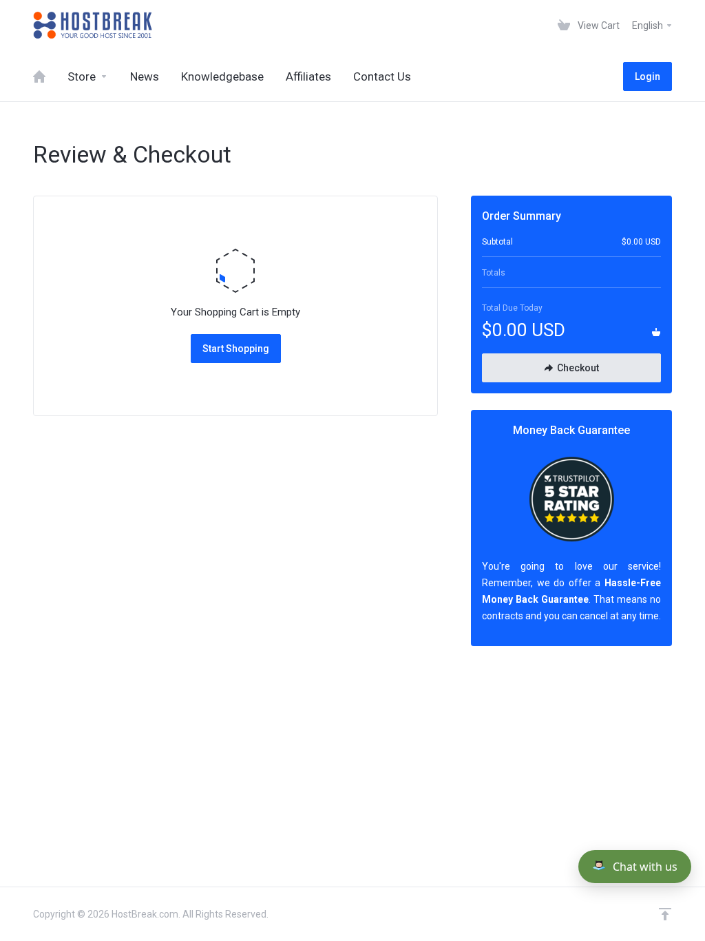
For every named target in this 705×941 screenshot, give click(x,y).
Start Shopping (235, 348)
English (648, 25)
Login (647, 76)
